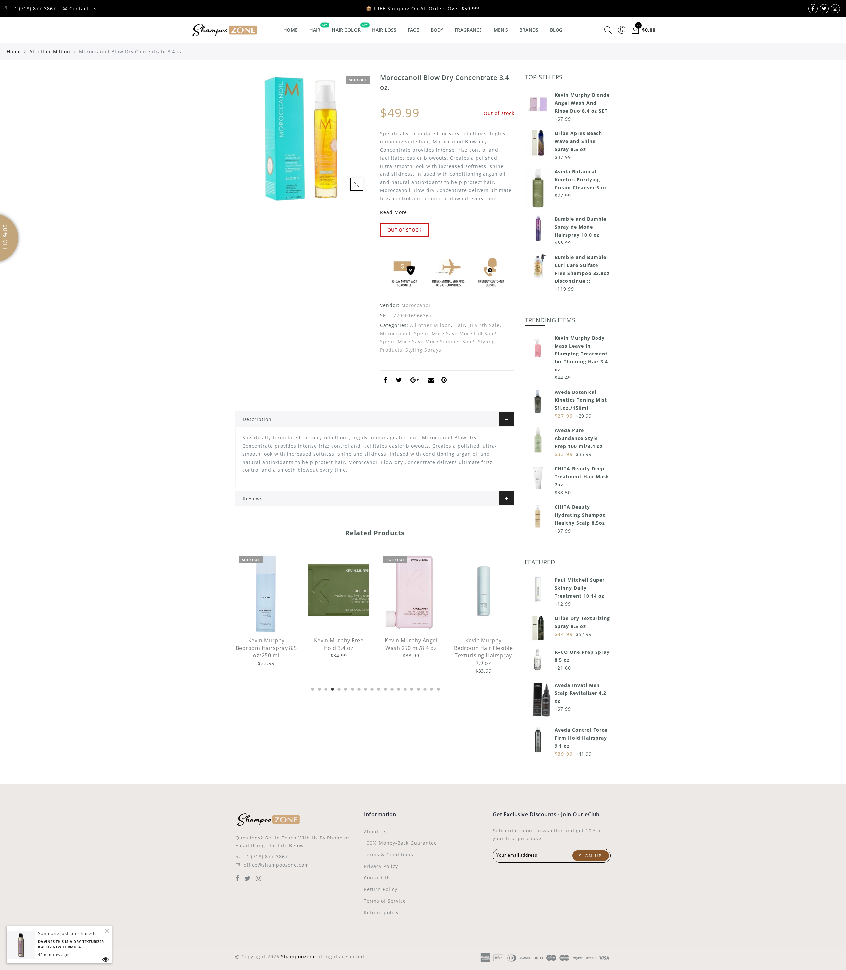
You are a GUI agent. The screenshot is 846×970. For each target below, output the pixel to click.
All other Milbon (49, 51)
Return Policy (380, 889)
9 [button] (364, 688)
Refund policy (381, 912)
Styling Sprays (423, 350)
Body (437, 30)
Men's (501, 30)
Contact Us (377, 878)
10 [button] (371, 688)
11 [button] (378, 688)
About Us (375, 831)
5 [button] (338, 688)
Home (290, 30)
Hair (315, 30)
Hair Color (346, 30)
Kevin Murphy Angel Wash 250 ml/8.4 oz (411, 644)
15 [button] (404, 688)
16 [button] (411, 688)
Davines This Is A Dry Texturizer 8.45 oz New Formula (71, 944)
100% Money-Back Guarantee (400, 843)
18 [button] (424, 688)
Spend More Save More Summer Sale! (427, 341)
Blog (556, 30)
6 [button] (345, 688)
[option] (266, 610)
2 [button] (318, 688)
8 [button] (358, 688)
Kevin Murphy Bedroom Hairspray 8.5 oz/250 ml (266, 648)
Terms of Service (385, 901)
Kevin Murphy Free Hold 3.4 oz (339, 644)
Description (257, 419)
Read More (393, 212)
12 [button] (384, 688)
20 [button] (437, 688)
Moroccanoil (416, 305)
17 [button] (417, 688)
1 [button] (312, 688)
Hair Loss (384, 30)
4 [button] (331, 688)
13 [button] (391, 688)
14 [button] (398, 688)
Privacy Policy (381, 866)
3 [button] (325, 688)
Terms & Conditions (388, 854)
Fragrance (468, 30)
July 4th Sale (484, 325)
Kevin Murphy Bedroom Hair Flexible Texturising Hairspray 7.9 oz (483, 652)
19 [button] (431, 688)
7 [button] (351, 688)
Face (413, 30)
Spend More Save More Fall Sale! (455, 333)
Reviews (253, 498)
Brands (528, 30)
